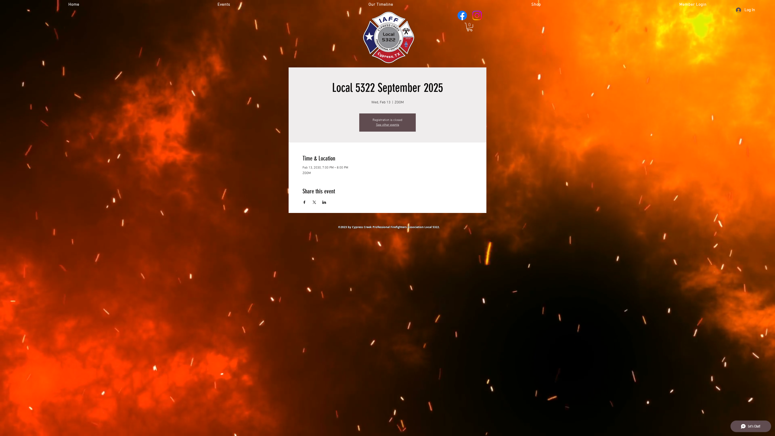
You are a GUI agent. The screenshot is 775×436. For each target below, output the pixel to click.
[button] (470, 27)
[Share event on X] (314, 202)
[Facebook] (462, 15)
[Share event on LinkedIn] (324, 202)
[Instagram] (477, 15)
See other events (387, 125)
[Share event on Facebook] (304, 202)
